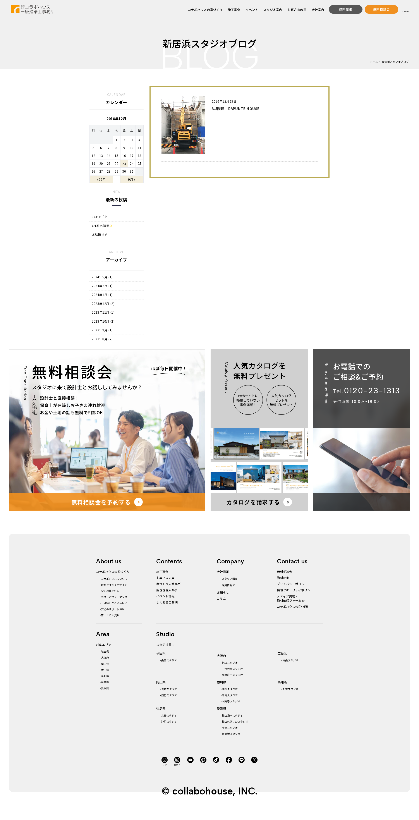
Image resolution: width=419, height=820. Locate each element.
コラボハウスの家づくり (205, 9)
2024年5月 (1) (102, 277)
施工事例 (234, 9)
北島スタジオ (169, 715)
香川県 (105, 670)
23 (124, 164)
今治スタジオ (230, 727)
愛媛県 (105, 688)
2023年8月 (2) (102, 339)
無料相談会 (284, 571)
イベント (252, 9)
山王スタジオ (169, 660)
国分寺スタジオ (231, 701)
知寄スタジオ (290, 689)
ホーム (374, 61)
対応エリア (103, 644)
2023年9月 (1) (102, 330)
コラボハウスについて (114, 578)
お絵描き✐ (99, 234)
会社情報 (223, 571)
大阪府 (105, 657)
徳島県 (105, 682)
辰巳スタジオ (169, 695)
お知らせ (223, 592)
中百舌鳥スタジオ (232, 668)
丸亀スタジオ (230, 695)
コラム (221, 598)
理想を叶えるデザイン (114, 584)
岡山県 (105, 663)
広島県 (282, 653)
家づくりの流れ (110, 615)
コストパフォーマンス (114, 597)
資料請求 (283, 578)
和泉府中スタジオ (232, 675)
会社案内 (318, 9)
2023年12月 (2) (103, 304)
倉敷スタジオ (169, 689)
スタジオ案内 (272, 9)
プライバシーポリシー (292, 584)
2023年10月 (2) (103, 321)
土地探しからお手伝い (114, 603)
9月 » (132, 179)
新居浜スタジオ (231, 734)
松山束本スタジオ (232, 715)
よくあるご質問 (167, 602)
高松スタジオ (230, 689)
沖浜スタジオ (169, 721)
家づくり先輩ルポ (168, 584)
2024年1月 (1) (102, 295)
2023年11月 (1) (103, 312)
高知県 (105, 676)
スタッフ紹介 (229, 578)
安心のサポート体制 (113, 609)
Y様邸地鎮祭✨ (102, 226)
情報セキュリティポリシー (295, 590)
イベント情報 (165, 596)
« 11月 (101, 179)
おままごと (100, 217)
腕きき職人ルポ (167, 590)
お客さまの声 (297, 9)
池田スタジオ (230, 662)
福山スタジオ (290, 660)
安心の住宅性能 (110, 591)
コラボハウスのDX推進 (292, 606)
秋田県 (105, 651)
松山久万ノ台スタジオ (235, 721)
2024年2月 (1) (102, 286)
